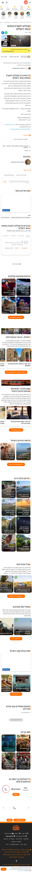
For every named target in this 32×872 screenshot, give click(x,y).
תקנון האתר (27, 864)
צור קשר (24, 833)
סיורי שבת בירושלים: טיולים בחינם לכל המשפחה (19, 365)
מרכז (21, 844)
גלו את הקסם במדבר (16, 430)
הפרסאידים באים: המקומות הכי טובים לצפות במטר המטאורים (24, 529)
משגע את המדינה (9, 750)
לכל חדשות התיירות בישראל (16, 464)
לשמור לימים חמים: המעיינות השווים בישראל (9, 512)
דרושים (17, 833)
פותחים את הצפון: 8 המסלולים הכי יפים (9, 531)
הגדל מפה (5, 210)
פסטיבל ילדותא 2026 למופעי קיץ (9, 292)
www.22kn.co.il (9, 124)
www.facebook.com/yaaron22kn (20, 129)
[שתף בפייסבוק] (2, 32)
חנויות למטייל (8, 833)
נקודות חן (11, 839)
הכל (27, 236)
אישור (3, 869)
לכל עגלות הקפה (16, 694)
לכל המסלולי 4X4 (16, 638)
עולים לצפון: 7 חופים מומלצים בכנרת (24, 495)
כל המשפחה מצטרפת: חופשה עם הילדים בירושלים (24, 548)
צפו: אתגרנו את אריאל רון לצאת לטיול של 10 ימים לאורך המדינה (8, 493)
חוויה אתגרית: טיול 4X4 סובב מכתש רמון (23, 632)
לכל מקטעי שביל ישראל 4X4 (16, 596)
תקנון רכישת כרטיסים (18, 864)
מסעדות (18, 842)
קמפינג (13, 842)
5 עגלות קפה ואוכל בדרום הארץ (22, 689)
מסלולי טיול (19, 839)
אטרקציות (26, 839)
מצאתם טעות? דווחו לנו (4, 181)
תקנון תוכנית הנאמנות (8, 864)
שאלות (12, 236)
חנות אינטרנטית (20, 836)
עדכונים (5, 236)
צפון (25, 844)
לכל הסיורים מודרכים (16, 720)
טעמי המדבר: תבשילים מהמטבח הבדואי (9, 548)
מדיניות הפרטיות (21, 870)
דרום (7, 844)
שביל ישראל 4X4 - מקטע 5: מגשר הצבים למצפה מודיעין (23, 590)
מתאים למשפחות (13, 56)
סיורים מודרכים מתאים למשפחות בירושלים (20, 217)
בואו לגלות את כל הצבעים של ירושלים (16, 372)
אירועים (6, 839)
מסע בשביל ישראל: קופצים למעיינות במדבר (9, 766)
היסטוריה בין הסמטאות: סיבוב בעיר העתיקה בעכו (23, 512)
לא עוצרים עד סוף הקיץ (24, 749)
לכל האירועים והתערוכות (16, 317)
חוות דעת (20, 236)
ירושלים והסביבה (14, 844)
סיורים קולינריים (25, 712)
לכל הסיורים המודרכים (8, 51)
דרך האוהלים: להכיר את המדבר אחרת (24, 767)
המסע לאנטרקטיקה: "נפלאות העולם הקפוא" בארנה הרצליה (24, 291)
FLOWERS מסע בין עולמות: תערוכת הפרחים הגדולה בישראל (24, 309)
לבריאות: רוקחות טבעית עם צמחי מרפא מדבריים (20, 422)
